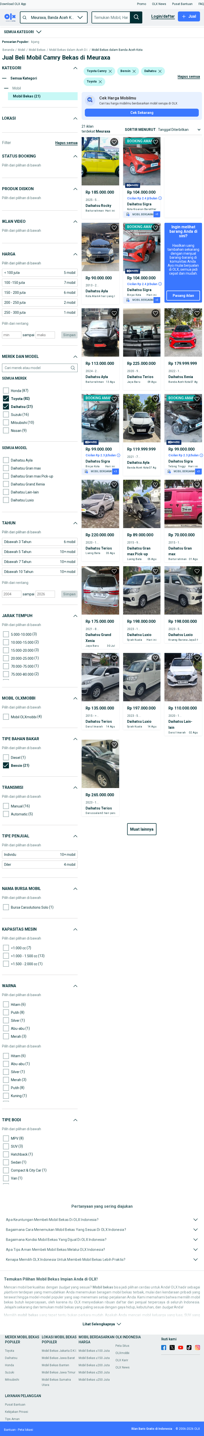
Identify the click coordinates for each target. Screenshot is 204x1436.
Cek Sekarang (141, 113)
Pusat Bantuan (15, 1404)
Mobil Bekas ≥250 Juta (94, 1379)
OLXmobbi (122, 1353)
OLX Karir (121, 1360)
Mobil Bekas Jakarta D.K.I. (59, 1351)
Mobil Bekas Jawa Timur (58, 1372)
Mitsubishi (12, 1379)
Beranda (8, 50)
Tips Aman (12, 1419)
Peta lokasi (25, 1430)
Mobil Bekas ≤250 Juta (94, 1372)
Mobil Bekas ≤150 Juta (94, 1358)
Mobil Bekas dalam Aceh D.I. (68, 50)
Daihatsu (11, 1358)
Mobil (21, 50)
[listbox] (110, 71)
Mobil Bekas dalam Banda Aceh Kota (117, 50)
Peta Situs (122, 1346)
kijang (35, 42)
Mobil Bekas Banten (55, 1365)
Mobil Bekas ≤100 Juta (94, 1351)
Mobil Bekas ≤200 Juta (94, 1365)
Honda (9, 1365)
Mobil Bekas (37, 50)
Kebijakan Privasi (16, 1412)
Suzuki (9, 1372)
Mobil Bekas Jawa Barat (58, 1358)
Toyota (9, 1351)
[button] (13, 4)
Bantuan (10, 1430)
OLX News (122, 1367)
